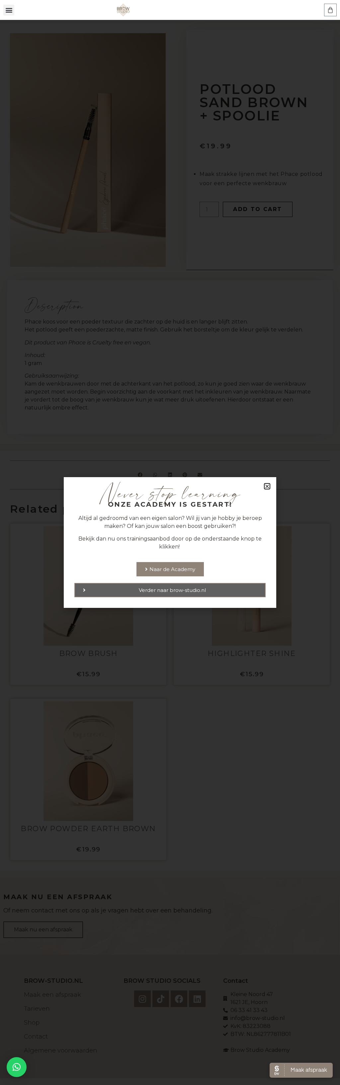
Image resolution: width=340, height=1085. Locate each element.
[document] (170, 542)
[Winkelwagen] (330, 10)
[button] (8, 10)
